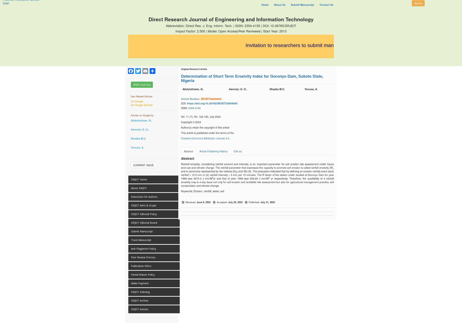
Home (265, 4)
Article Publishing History (213, 151)
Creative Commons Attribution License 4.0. (205, 138)
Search (418, 3)
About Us (280, 4)
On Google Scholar (142, 105)
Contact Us (326, 4)
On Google (137, 101)
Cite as (238, 151)
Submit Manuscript (302, 4)
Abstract (188, 151)
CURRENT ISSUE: (143, 165)
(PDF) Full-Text (142, 85)
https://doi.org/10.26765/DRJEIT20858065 (212, 103)
